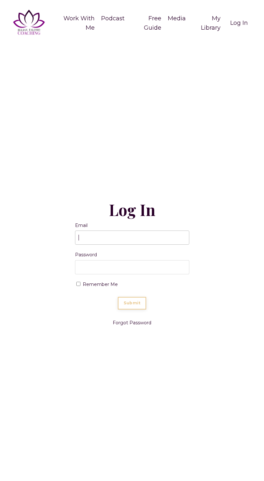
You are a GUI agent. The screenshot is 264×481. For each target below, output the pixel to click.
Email (81, 225)
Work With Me (79, 23)
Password (86, 255)
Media (177, 18)
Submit (132, 302)
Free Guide (152, 23)
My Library (211, 23)
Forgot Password (132, 323)
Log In (239, 22)
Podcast (113, 18)
